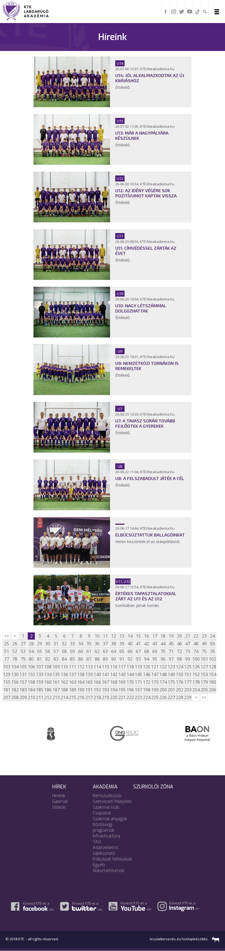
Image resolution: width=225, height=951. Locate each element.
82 (47, 659)
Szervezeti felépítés (112, 801)
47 (187, 644)
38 (113, 644)
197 (138, 690)
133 (39, 674)
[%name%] (71, 106)
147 (154, 674)
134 (47, 674)
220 (113, 697)
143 (121, 674)
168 (113, 682)
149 (171, 674)
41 (138, 644)
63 (105, 651)
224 (146, 697)
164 (80, 682)
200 (163, 690)
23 (204, 636)
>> (204, 697)
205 (204, 690)
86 (80, 659)
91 (121, 659)
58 (64, 651)
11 (105, 636)
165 (88, 682)
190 (80, 690)
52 (14, 651)
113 (88, 667)
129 (6, 674)
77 (6, 659)
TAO (97, 842)
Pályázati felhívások (112, 859)
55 (39, 651)
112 (80, 667)
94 (146, 659)
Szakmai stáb (106, 807)
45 (171, 644)
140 (97, 674)
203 (187, 690)
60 (80, 651)
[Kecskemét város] (39, 733)
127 (204, 667)
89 (105, 659)
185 (39, 690)
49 (204, 644)
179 (204, 682)
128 (212, 667)
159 (39, 682)
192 (97, 690)
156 (14, 682)
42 (146, 644)
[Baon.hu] (185, 733)
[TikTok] (197, 11)
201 (171, 690)
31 (56, 644)
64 (113, 651)
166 (97, 682)
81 (39, 659)
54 (31, 651)
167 (105, 682)
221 (121, 697)
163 (72, 682)
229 (187, 697)
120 (146, 667)
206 (212, 690)
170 (130, 682)
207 (6, 697)
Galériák (60, 801)
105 (23, 667)
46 (179, 644)
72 (179, 651)
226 (163, 697)
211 (39, 697)
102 (212, 659)
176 (179, 682)
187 (56, 690)
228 (179, 697)
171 (138, 682)
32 (64, 644)
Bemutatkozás (107, 796)
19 (171, 636)
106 (31, 667)
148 (163, 674)
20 (179, 636)
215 (72, 697)
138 (80, 674)
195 (121, 690)
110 (64, 667)
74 (195, 651)
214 (64, 697)
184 (31, 690)
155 (6, 682)
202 (179, 690)
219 (105, 697)
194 (113, 690)
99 (187, 659)
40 (130, 644)
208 (14, 697)
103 (6, 667)
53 (23, 651)
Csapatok (102, 813)
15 (138, 636)
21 (187, 636)
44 (163, 644)
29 (39, 644)
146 (146, 674)
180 (212, 682)
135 (56, 674)
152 (195, 674)
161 (56, 682)
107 (39, 667)
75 (204, 651)
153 (204, 674)
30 (47, 644)
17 (154, 636)
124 (179, 667)
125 (187, 667)
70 (163, 651)
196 (130, 690)
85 (72, 659)
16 (146, 636)
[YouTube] (189, 11)
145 (138, 674)
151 (187, 674)
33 (72, 644)
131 (23, 674)
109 (56, 667)
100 (195, 659)
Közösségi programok (103, 827)
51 (6, 651)
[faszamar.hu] (214, 938)
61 (88, 651)
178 (195, 682)
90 (113, 659)
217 (88, 697)
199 (154, 690)
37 (105, 644)
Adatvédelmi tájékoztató (105, 850)
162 (64, 682)
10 (97, 636)
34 (80, 644)
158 (31, 682)
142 (113, 674)
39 (121, 644)
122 (163, 667)
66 (130, 651)
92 (130, 659)
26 (14, 644)
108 (47, 667)
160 (47, 682)
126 (195, 667)
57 (56, 651)
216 (80, 697)
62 (97, 651)
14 (130, 636)
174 (163, 682)
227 (171, 697)
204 (195, 690)
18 (163, 636)
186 (47, 690)
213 (56, 697)
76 (212, 651)
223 (138, 697)
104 (14, 667)
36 (97, 644)
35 (88, 644)
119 (138, 667)
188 (64, 690)
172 (146, 682)
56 (47, 651)
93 (138, 659)
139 (88, 674)
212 (47, 697)
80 (31, 659)
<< (6, 636)
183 (23, 690)
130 (14, 674)
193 (105, 690)
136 (64, 674)
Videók (59, 807)
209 (23, 697)
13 (121, 636)
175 (171, 682)
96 (163, 659)
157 (23, 682)
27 (23, 644)
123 (171, 667)
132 (31, 674)
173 (154, 682)
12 (113, 636)
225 (154, 697)
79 (23, 659)
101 (204, 659)
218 (97, 697)
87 (88, 659)
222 (130, 697)
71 (171, 651)
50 (212, 644)
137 (72, 674)
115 (105, 667)
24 (212, 636)
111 (72, 667)
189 (72, 690)
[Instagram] (173, 11)
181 (6, 690)
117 (121, 667)
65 (121, 651)
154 (212, 674)
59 (72, 651)
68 (146, 651)
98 (179, 659)
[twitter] (181, 11)
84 (64, 659)
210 (31, 697)
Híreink (58, 796)
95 (154, 659)
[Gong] (112, 733)
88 (97, 659)
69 (154, 651)
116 (113, 667)
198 (146, 690)
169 (121, 682)
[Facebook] (165, 11)
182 (14, 690)
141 (105, 674)
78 (14, 659)
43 (154, 644)
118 (130, 667)
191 (88, 690)
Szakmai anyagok (110, 819)
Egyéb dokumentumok (108, 867)
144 (130, 674)
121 (154, 667)
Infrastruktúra (106, 836)
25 (6, 644)
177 (187, 682)
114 (97, 667)
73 (187, 651)
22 (195, 636)
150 (179, 674)
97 (171, 659)
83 (56, 659)
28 (31, 644)
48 (195, 644)
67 (138, 651)
